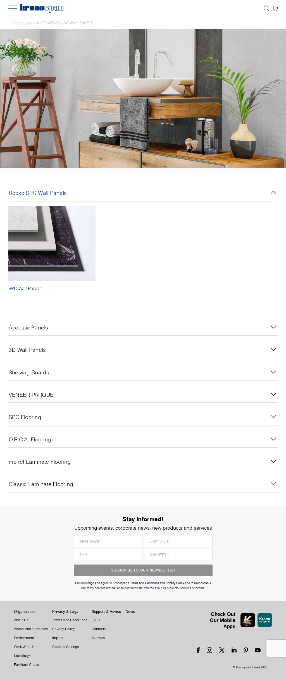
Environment (24, 638)
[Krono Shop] (275, 8)
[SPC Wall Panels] (52, 243)
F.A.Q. (96, 620)
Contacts (99, 629)
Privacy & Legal (65, 611)
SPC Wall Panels (25, 288)
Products (32, 22)
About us (21, 620)
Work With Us (24, 647)
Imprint (57, 638)
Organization (25, 611)
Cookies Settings (65, 647)
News (130, 611)
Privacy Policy (63, 629)
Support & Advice (106, 611)
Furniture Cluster (27, 665)
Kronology (22, 656)
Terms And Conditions (69, 620)
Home (17, 22)
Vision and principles (31, 629)
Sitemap (98, 638)
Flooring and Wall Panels (68, 22)
